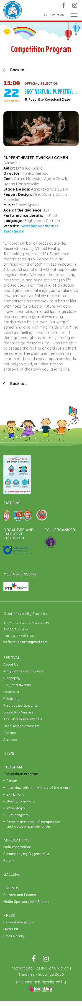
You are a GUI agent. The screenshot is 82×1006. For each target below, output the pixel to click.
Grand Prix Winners (18, 712)
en (46, 15)
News (8, 753)
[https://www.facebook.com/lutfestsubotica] (65, 5)
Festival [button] (11, 657)
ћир (60, 15)
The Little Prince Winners (23, 719)
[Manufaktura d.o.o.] (41, 988)
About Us (10, 664)
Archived (10, 740)
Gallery (11, 874)
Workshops (16, 808)
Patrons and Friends (19, 895)
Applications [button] (16, 840)
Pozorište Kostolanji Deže (49, 99)
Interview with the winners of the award (39, 788)
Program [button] (12, 767)
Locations (11, 692)
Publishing (11, 699)
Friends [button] (11, 888)
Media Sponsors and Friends (26, 902)
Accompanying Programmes (26, 854)
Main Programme (17, 847)
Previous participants (20, 705)
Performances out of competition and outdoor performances (33, 824)
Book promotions (21, 801)
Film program (18, 815)
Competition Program (20, 774)
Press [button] (9, 915)
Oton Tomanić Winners (21, 726)
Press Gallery (13, 936)
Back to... (18, 70)
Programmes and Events (23, 671)
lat (52, 15)
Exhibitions (15, 794)
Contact (9, 733)
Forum (12, 781)
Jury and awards (17, 685)
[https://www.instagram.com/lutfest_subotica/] (75, 5)
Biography (11, 678)
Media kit (10, 929)
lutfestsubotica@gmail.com (25, 642)
